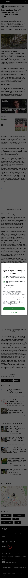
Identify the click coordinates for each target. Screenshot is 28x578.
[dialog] (14, 289)
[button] (14, 285)
